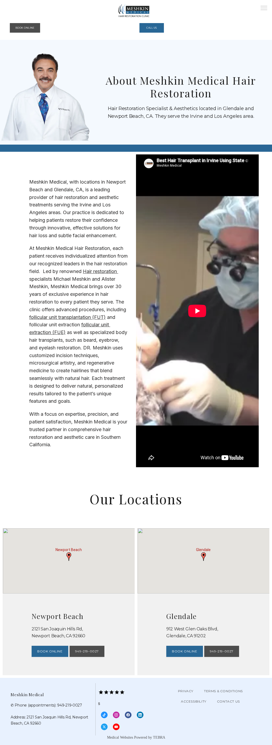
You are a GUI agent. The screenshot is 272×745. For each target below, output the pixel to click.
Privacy (185, 691)
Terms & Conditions (223, 691)
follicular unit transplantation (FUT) (67, 317)
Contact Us (228, 701)
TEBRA (159, 737)
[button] (264, 8)
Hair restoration (100, 271)
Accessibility (193, 701)
